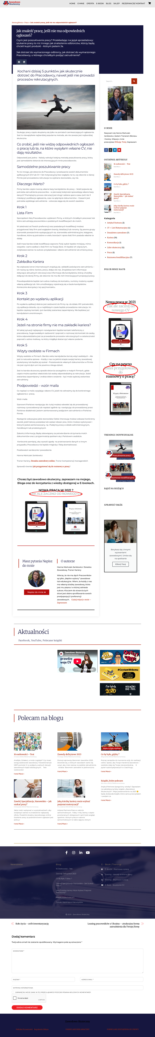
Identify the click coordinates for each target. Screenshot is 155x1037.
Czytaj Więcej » (19, 774)
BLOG (108, 3)
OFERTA (90, 3)
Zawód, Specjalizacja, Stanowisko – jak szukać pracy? (123, 196)
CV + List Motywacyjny (117, 228)
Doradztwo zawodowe (117, 233)
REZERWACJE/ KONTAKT (133, 3)
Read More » (117, 166)
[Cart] (149, 3)
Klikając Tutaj (120, 142)
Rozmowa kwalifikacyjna (118, 257)
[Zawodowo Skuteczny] (11, 4)
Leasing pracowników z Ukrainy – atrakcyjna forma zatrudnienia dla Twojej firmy (114, 925)
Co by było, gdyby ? (121, 184)
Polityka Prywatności (24, 1029)
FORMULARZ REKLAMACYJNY (77, 1029)
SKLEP (116, 3)
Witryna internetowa (23, 988)
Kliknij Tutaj (120, 564)
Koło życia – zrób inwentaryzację (32, 923)
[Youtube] (119, 150)
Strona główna (17, 23)
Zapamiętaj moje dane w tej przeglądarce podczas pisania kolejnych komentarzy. (53, 992)
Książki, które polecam (112, 780)
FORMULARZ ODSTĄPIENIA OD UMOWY (123, 1029)
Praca (26, 23)
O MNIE (80, 3)
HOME (72, 3)
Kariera (110, 237)
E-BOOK (100, 3)
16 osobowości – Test (122, 164)
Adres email (87, 979)
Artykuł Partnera (114, 223)
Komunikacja (113, 242)
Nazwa (16, 979)
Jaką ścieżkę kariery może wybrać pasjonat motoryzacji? (124, 208)
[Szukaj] (134, 81)
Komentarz (18, 951)
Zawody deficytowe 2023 (123, 174)
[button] (19, 62)
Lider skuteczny (114, 247)
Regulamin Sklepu (41, 1029)
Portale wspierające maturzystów (69, 902)
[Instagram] (110, 150)
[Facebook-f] (106, 150)
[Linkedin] (115, 150)
